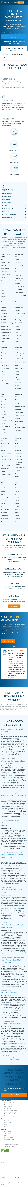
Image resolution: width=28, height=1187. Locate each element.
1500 (14, 708)
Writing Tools (7, 1126)
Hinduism (3, 380)
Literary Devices (5, 758)
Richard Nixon (19, 412)
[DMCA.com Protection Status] (5, 1150)
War (2, 1055)
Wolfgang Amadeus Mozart (16, 1021)
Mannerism (4, 512)
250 (8, 710)
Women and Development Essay (13, 761)
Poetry (17, 371)
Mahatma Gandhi (20, 427)
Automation (18, 275)
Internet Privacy (19, 286)
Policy (3, 417)
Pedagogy (18, 335)
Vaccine (3, 265)
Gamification (18, 289)
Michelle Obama (19, 424)
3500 (25, 704)
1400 (10, 706)
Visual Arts (4, 488)
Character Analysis (6, 820)
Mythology (18, 382)
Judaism (3, 374)
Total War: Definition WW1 (11, 1023)
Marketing (18, 456)
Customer (18, 470)
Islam (2, 377)
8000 (4, 704)
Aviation (8, 990)
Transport (3, 310)
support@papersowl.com (11, 1144)
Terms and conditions (15, 1183)
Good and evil (5, 383)
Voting (17, 403)
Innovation (18, 262)
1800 (1, 706)
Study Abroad (5, 444)
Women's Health (5, 262)
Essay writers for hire (10, 1114)
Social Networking (6, 329)
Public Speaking (19, 415)
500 (1, 710)
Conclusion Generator (14, 150)
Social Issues (5, 335)
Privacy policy (5, 1183)
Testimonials (7, 1133)
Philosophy (18, 329)
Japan (3, 922)
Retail (16, 473)
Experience (18, 506)
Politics (17, 400)
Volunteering (4, 307)
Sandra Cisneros (19, 368)
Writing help (8, 100)
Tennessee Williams (20, 362)
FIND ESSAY (14, 37)
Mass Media (18, 453)
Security (3, 408)
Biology (17, 341)
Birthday (17, 512)
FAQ (5, 1135)
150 (13, 710)
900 (20, 708)
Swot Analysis (19, 447)
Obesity (3, 277)
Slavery (23, 957)
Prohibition (4, 414)
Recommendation (6, 453)
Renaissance (4, 500)
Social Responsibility (7, 323)
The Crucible (15, 820)
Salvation (3, 362)
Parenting (18, 518)
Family (17, 503)
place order (8, 641)
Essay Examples (9, 1121)
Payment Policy (8, 1137)
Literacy (3, 462)
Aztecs (3, 887)
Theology (3, 352)
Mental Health (5, 287)
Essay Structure (6, 196)
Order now (21, 2)
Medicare (3, 293)
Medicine (3, 290)
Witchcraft (18, 356)
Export (17, 476)
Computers (18, 269)
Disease (3, 296)
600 (27, 708)
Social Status (4, 320)
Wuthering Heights (20, 352)
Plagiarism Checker (14, 138)
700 (24, 708)
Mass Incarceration (6, 420)
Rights (3, 411)
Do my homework (9, 1102)
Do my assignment (9, 1108)
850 (7, 704)
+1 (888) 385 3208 (9, 1146)
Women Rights (13, 793)
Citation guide (6, 199)
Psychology (18, 320)
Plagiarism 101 (6, 205)
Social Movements (6, 332)
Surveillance (4, 405)
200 (11, 710)
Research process (7, 217)
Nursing (3, 284)
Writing (3, 471)
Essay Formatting (7, 202)
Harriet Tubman (16, 957)
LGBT (2, 341)
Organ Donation (5, 274)
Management (18, 459)
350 (23, 706)
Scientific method (20, 313)
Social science (19, 307)
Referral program (9, 1139)
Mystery (17, 385)
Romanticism (4, 497)
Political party (19, 421)
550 (18, 704)
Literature (12, 758)
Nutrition (3, 281)
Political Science (19, 323)
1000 (17, 708)
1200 (17, 706)
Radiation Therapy (20, 317)
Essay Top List (8, 1122)
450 (23, 704)
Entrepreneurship (20, 467)
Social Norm (4, 326)
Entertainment (19, 509)
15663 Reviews (5, 57)
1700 (4, 706)
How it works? (8, 1131)
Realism (3, 503)
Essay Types (8, 79)
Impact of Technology (21, 266)
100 (15, 710)
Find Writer (14, 606)
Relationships (19, 488)
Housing (17, 497)
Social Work (4, 317)
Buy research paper (9, 1116)
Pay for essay (8, 1106)
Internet (17, 259)
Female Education (6, 474)
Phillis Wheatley (19, 374)
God (2, 386)
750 (10, 704)
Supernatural (4, 359)
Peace (17, 491)
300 (6, 710)
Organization (18, 450)
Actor (2, 522)
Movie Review (5, 509)
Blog (5, 1124)
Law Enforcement (6, 426)
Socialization (4, 313)
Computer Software (20, 295)
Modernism (18, 388)
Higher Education (6, 465)
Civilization (8, 887)
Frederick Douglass (6, 957)
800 (22, 708)
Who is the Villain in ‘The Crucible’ (14, 795)
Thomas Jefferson (20, 406)
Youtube (17, 283)
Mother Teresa (5, 368)
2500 (7, 708)
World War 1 (6, 1055)
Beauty (17, 515)
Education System (6, 468)
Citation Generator (14, 174)
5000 (25, 706)
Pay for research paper (10, 1110)
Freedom (17, 500)
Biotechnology (19, 272)
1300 (14, 706)
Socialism (18, 409)
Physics (17, 326)
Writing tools (8, 119)
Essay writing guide (7, 193)
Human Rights (5, 793)
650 (12, 704)
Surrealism (4, 494)
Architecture (4, 518)
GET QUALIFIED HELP (14, 1094)
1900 (1, 704)
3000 (4, 708)
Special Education (6, 447)
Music (2, 506)
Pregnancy (4, 271)
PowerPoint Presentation (9, 214)
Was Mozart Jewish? (9, 992)
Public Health (5, 268)
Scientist (17, 310)
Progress (3, 456)
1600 (7, 706)
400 (3, 710)
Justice (3, 429)
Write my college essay (10, 1112)
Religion (6, 1021)
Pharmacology (19, 332)
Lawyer (3, 423)
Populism (17, 418)
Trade (16, 444)
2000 (10, 708)
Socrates (17, 365)
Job (16, 494)
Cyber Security (19, 292)
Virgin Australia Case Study (11, 960)
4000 (1, 708)
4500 (20, 704)
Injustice (3, 432)
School (3, 450)
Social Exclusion (5, 338)
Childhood (18, 522)
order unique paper (14, 43)
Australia (3, 990)
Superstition (4, 356)
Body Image (4, 515)
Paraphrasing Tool (14, 162)
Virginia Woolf (19, 359)
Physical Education (6, 459)
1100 (20, 706)
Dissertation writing (7, 211)
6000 (15, 704)
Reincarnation (5, 365)
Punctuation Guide (7, 208)
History (17, 338)
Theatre (3, 491)
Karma (3, 371)
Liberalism (18, 430)
